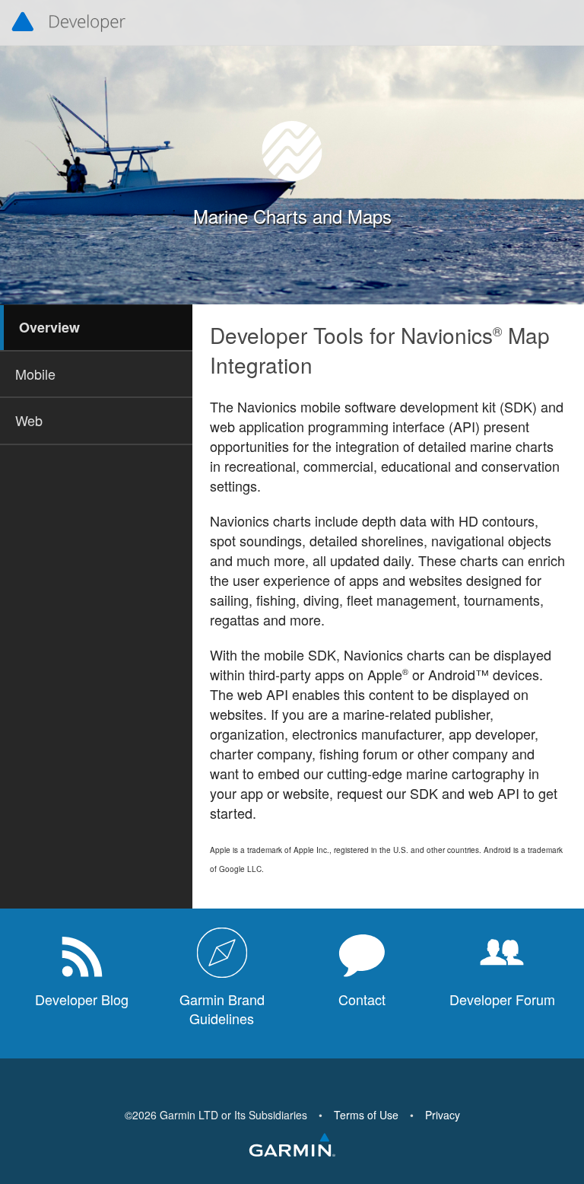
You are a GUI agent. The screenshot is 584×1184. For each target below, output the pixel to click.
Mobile (35, 374)
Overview (49, 327)
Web (29, 420)
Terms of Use (366, 1114)
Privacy (442, 1114)
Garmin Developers (68, 22)
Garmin (292, 1146)
